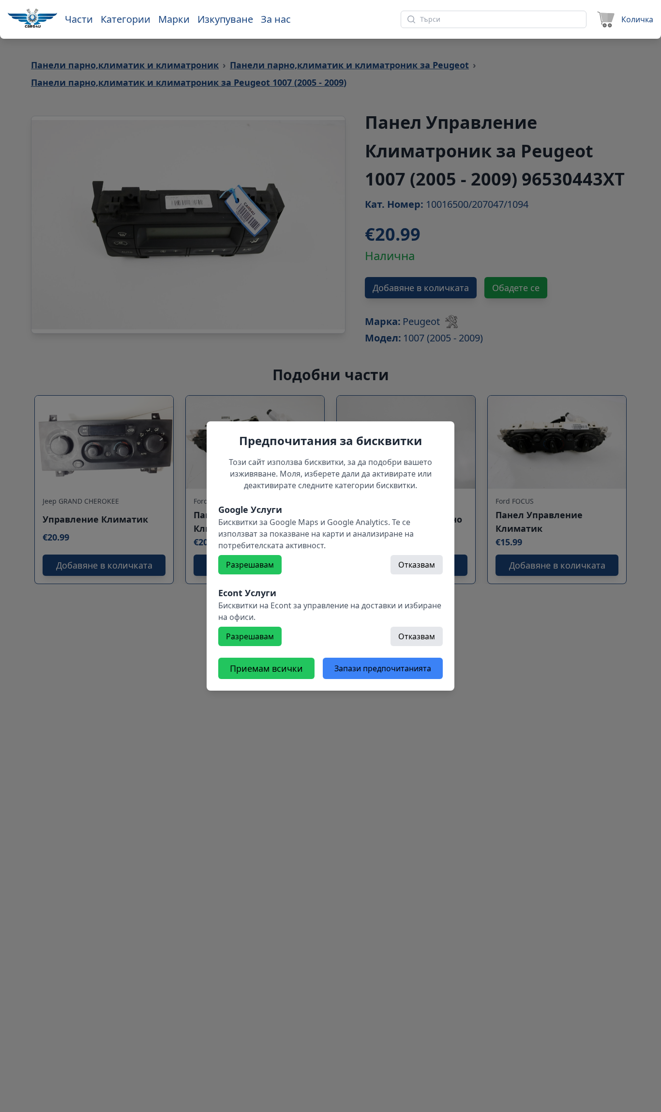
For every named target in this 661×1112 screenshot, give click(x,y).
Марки (174, 19)
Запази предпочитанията (382, 668)
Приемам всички (266, 668)
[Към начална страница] (32, 18)
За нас (276, 19)
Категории (125, 19)
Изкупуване (225, 19)
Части (79, 19)
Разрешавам (250, 564)
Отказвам (416, 564)
